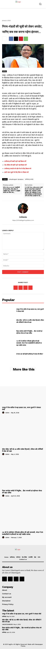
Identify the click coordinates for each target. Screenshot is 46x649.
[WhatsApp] (26, 39)
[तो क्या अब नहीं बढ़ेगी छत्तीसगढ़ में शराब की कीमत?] (8, 354)
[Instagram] (10, 579)
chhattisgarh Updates (16, 179)
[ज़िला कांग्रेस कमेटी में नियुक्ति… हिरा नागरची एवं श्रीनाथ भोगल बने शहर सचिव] (8, 332)
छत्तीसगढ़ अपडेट (29, 179)
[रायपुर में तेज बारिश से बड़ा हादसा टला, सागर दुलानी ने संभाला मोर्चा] (8, 310)
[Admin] (23, 208)
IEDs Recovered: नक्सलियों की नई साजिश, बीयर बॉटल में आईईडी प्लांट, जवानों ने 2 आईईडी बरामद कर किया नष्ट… (11, 190)
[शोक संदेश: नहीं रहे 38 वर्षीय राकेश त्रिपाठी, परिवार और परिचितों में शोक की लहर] (8, 321)
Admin (23, 217)
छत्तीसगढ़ (4, 71)
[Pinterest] (21, 39)
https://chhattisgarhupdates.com (23, 220)
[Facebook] (11, 39)
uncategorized (7, 624)
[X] (16, 39)
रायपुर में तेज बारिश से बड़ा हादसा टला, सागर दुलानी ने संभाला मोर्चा (21, 614)
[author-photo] (3, 412)
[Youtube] (22, 579)
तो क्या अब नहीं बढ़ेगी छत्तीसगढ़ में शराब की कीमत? (29, 354)
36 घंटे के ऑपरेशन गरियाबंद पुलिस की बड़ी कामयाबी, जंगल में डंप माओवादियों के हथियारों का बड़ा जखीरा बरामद (29, 343)
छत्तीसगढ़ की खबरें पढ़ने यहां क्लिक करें (15, 161)
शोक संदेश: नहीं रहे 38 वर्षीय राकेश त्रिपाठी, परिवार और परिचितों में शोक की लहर (30, 321)
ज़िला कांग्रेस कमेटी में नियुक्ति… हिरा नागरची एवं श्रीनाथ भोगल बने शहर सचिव (29, 332)
